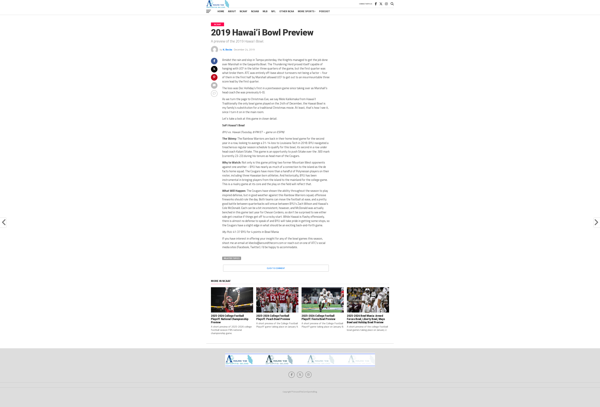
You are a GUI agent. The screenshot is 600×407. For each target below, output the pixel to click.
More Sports (306, 11)
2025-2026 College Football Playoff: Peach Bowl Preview (273, 317)
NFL (273, 11)
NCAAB (255, 11)
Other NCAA (286, 11)
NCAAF (243, 11)
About (232, 11)
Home (221, 11)
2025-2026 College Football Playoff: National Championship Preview (229, 319)
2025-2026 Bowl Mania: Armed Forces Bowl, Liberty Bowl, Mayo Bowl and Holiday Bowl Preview (366, 319)
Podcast (324, 11)
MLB (265, 11)
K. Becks (227, 49)
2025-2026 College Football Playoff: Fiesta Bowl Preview (318, 317)
